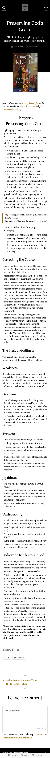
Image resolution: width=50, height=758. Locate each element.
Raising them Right (30, 103)
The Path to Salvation (29, 106)
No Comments (34, 47)
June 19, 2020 (18, 47)
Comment (39, 729)
